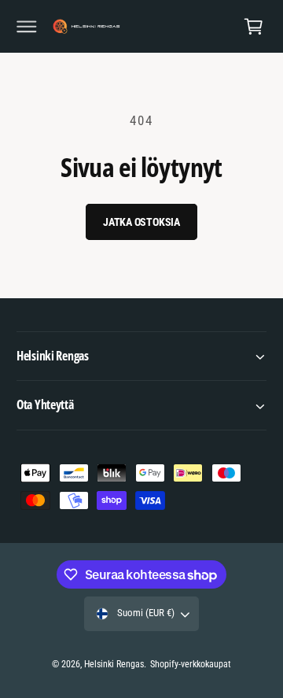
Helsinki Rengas (114, 664)
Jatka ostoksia (141, 222)
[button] (27, 27)
